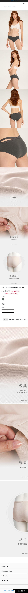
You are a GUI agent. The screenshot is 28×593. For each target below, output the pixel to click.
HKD (3, 291)
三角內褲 (14, 7)
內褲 (10, 7)
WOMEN (5, 7)
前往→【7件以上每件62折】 (12, 293)
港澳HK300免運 (14, 0)
